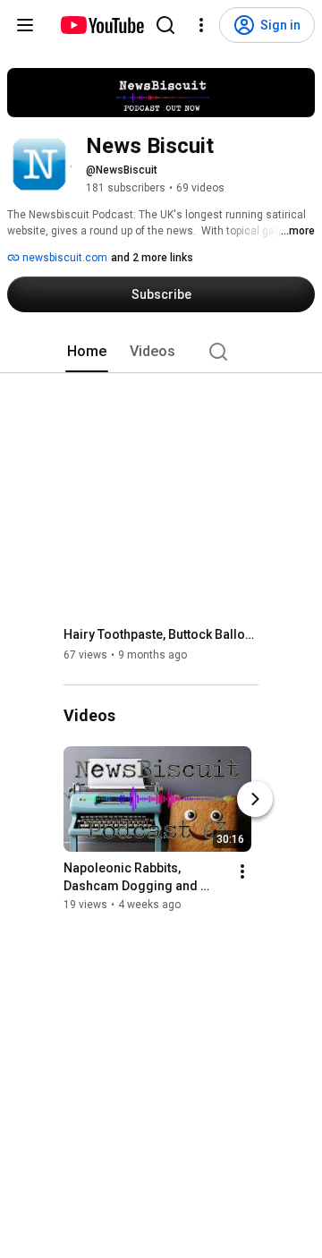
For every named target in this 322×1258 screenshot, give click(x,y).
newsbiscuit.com (63, 257)
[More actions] (242, 872)
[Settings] (201, 25)
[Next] (255, 800)
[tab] (86, 351)
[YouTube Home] (102, 25)
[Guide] (25, 25)
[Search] (165, 25)
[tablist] (161, 351)
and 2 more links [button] (152, 257)
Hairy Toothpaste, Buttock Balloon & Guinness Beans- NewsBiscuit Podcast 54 (161, 634)
